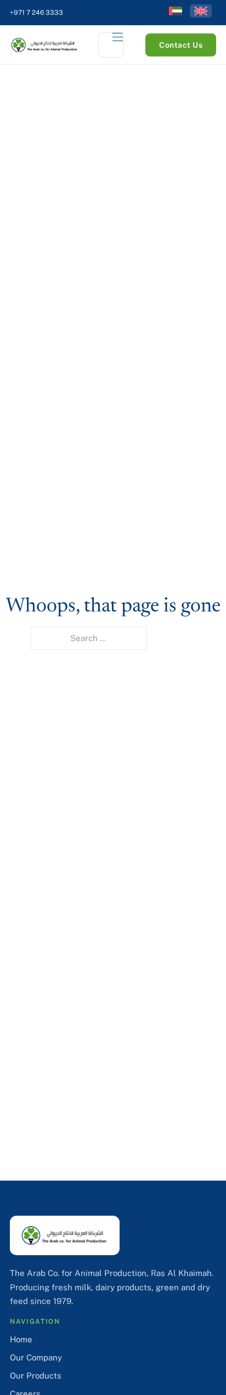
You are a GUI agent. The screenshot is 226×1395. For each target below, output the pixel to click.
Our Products (35, 1375)
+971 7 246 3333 (36, 12)
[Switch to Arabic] (176, 11)
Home (21, 1339)
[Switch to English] (201, 11)
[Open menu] (110, 45)
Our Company (36, 1357)
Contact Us (180, 45)
